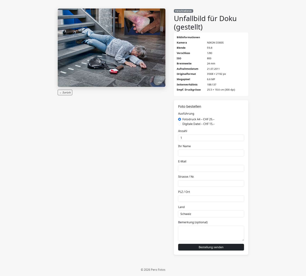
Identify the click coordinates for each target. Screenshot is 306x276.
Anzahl (182, 131)
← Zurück (65, 92)
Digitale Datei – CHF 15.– (198, 124)
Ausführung (186, 114)
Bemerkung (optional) (193, 222)
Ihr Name (184, 146)
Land (181, 207)
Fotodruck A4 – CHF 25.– (198, 119)
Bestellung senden (211, 247)
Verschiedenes (183, 10)
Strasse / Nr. (186, 177)
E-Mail (182, 161)
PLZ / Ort (184, 192)
